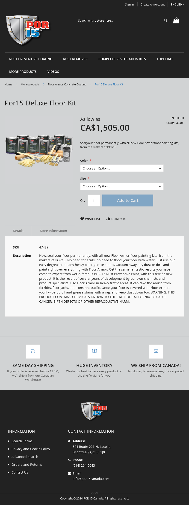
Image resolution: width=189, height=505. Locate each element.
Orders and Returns (27, 464)
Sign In (129, 4)
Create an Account (153, 4)
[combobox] (123, 20)
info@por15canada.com (91, 479)
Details (18, 231)
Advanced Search (25, 456)
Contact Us (20, 472)
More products (30, 84)
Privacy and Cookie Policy (31, 449)
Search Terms (22, 441)
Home (8, 84)
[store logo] (28, 31)
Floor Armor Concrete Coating (67, 84)
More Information (53, 231)
